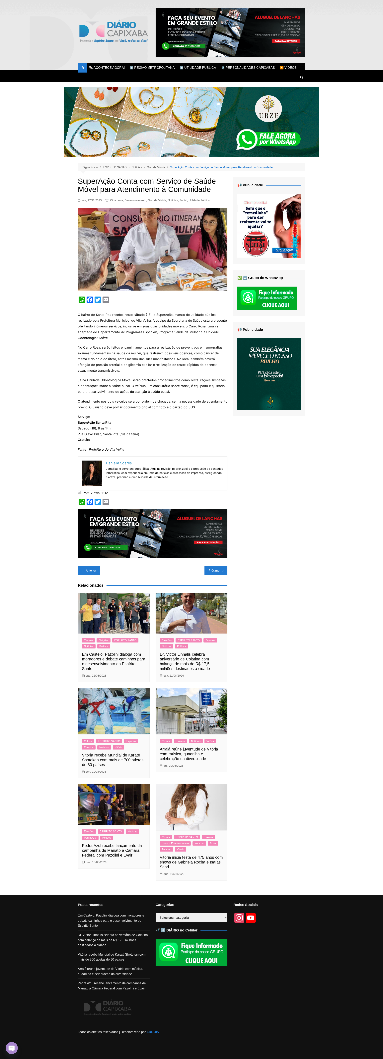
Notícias (173, 200)
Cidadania (116, 200)
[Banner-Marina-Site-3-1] (230, 32)
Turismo (166, 849)
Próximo (213, 570)
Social (183, 200)
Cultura (88, 741)
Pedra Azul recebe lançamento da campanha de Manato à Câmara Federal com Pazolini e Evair (112, 850)
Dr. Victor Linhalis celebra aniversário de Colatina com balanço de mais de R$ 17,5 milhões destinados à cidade (113, 940)
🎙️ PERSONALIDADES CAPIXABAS (248, 67)
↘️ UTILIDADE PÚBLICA (198, 67)
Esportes (131, 741)
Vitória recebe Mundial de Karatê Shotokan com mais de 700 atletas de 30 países (112, 760)
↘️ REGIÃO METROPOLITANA (152, 67)
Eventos (210, 640)
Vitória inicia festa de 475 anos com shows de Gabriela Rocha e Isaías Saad (191, 862)
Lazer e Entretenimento (175, 843)
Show (213, 843)
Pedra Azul (90, 837)
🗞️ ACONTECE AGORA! (107, 67)
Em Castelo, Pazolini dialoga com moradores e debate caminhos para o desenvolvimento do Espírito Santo (111, 920)
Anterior (91, 570)
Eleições (104, 640)
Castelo (88, 640)
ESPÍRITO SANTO (125, 640)
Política (103, 646)
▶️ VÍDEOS (288, 67)
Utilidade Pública (199, 200)
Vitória (118, 747)
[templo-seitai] (269, 225)
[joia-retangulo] (269, 374)
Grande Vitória (157, 200)
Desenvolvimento (135, 200)
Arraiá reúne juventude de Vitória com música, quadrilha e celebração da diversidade (189, 754)
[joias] (191, 122)
